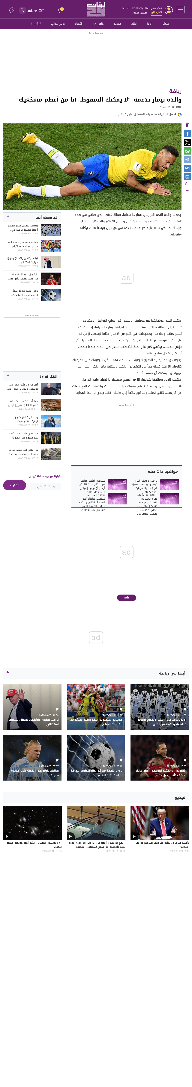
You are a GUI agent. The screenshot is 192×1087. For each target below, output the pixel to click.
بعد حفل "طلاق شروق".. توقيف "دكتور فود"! (25, 419)
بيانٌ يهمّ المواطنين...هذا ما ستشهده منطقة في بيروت (23, 452)
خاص (101, 23)
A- (187, 190)
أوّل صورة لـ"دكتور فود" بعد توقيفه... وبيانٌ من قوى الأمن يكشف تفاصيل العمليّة (22, 387)
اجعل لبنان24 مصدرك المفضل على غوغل (147, 114)
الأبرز (149, 23)
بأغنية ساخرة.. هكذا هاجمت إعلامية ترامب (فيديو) (162, 845)
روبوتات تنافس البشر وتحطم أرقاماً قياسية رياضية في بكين (23, 228)
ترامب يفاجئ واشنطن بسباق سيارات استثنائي (22, 260)
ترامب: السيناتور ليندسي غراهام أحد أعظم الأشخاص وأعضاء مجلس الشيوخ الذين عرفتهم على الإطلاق (92, 502)
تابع (126, 597)
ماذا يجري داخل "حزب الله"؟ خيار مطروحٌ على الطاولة (23, 436)
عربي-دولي (58, 23)
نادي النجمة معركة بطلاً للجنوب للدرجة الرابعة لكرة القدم (24, 293)
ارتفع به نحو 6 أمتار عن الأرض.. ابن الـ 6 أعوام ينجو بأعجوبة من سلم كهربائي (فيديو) (96, 845)
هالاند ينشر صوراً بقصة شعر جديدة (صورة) (35, 773)
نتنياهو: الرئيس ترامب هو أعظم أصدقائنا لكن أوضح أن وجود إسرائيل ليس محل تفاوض (92, 486)
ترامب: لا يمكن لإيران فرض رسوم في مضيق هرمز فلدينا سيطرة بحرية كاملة (144, 486)
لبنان (134, 23)
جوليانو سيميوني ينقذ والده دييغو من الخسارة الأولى (23, 244)
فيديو (117, 23)
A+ (187, 184)
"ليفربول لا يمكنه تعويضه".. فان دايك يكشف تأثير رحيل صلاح (23, 277)
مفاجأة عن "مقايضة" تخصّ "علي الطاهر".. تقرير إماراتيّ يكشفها (23, 403)
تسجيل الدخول (140, 13)
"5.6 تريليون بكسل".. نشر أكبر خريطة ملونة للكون (34, 845)
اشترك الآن (156, 12)
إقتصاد (79, 23)
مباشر (165, 23)
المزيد (35, 23)
